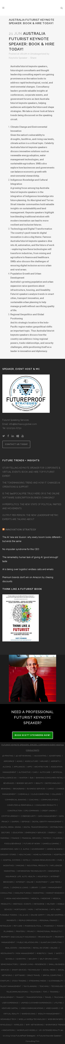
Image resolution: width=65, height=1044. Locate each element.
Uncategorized (38, 54)
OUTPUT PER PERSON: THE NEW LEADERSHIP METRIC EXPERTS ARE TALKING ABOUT (30, 517)
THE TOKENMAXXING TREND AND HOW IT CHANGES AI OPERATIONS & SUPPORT (31, 484)
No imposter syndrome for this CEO (20, 549)
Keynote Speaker (18, 58)
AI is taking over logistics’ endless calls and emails (27, 569)
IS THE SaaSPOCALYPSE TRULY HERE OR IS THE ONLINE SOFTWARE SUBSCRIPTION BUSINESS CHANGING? (30, 495)
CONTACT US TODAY (16, 444)
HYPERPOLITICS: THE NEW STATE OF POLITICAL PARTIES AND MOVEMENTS (31, 506)
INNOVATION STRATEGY (20, 529)
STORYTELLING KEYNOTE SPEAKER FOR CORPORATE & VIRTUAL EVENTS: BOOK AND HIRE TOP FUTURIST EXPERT (31, 472)
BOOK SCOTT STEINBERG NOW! (32, 735)
